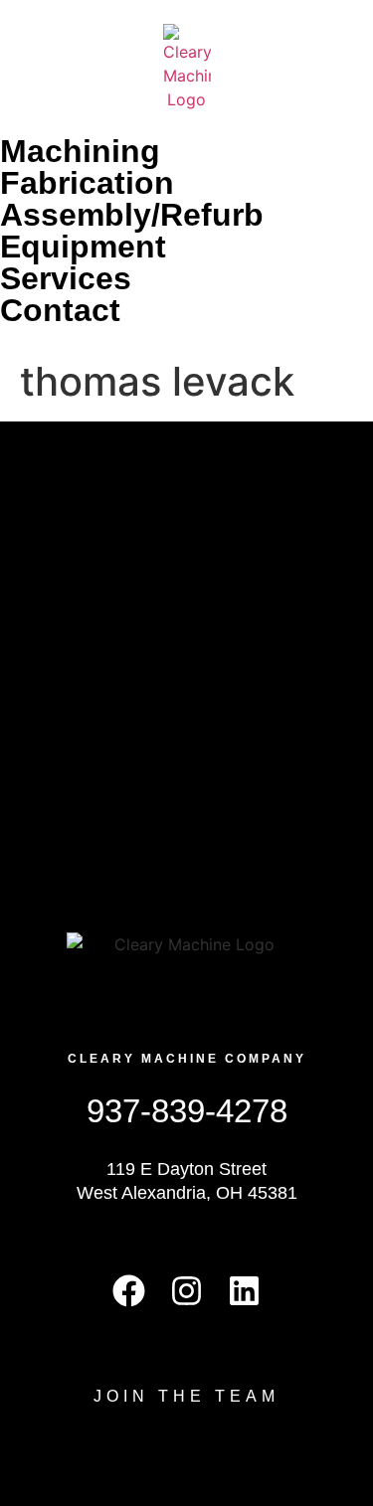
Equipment (83, 246)
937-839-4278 (187, 1110)
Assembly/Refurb (132, 215)
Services (65, 278)
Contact (60, 310)
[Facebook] (128, 1290)
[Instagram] (186, 1290)
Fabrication (87, 183)
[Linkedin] (244, 1290)
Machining (80, 151)
